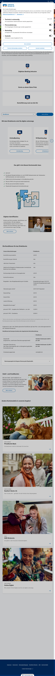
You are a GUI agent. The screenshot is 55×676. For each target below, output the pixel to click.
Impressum (20, 14)
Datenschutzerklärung (8, 14)
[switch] (50, 25)
